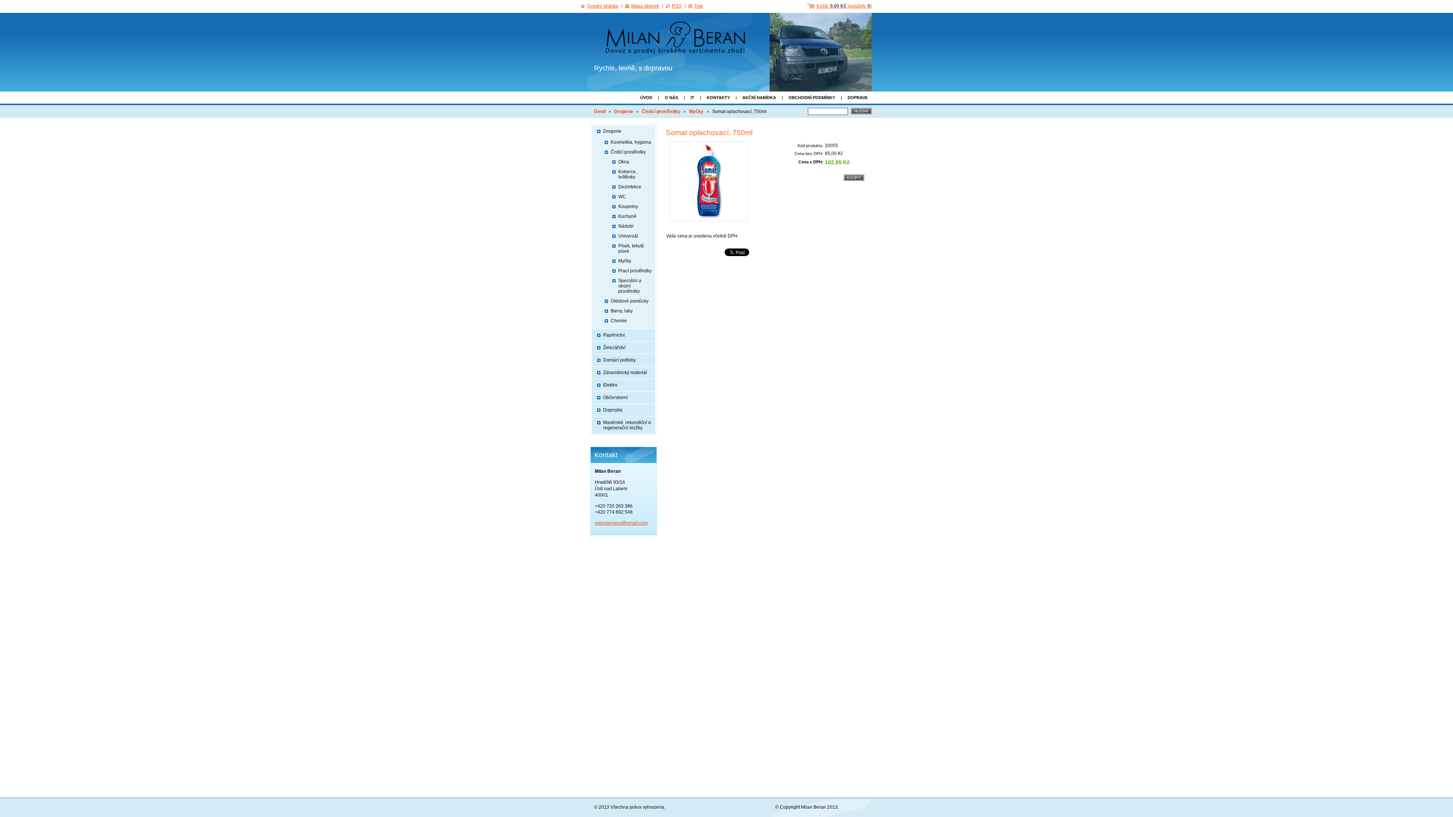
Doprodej (612, 410)
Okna (623, 162)
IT (692, 97)
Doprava (858, 97)
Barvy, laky (622, 311)
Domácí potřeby (619, 360)
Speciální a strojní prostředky (629, 286)
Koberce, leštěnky (627, 174)
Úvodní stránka (602, 6)
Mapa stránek (645, 6)
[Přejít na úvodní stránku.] (678, 39)
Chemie (619, 320)
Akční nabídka (759, 97)
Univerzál (628, 236)
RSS (676, 6)
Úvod (646, 97)
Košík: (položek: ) (844, 6)
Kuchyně (627, 216)
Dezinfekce (629, 186)
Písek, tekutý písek (631, 248)
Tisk (698, 6)
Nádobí (625, 226)
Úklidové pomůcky (630, 301)
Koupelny (628, 206)
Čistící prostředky (661, 111)
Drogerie (623, 111)
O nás (671, 97)
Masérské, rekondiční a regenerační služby (627, 425)
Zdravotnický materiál (625, 372)
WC (622, 196)
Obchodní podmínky (812, 97)
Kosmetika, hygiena (631, 142)
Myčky (696, 111)
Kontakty (718, 97)
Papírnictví (614, 335)
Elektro (610, 385)
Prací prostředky (635, 270)
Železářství (614, 347)
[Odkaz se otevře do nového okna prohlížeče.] (709, 181)
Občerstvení (615, 397)
